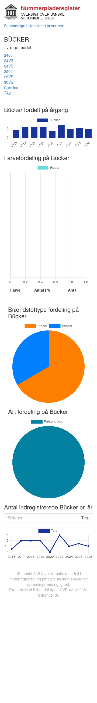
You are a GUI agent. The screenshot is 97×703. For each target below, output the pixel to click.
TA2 (7, 93)
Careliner (12, 87)
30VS (8, 82)
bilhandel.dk (48, 595)
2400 (8, 55)
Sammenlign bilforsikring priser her (33, 25)
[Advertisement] (48, 649)
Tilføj (85, 518)
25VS (8, 76)
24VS (8, 66)
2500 (8, 71)
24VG (8, 60)
